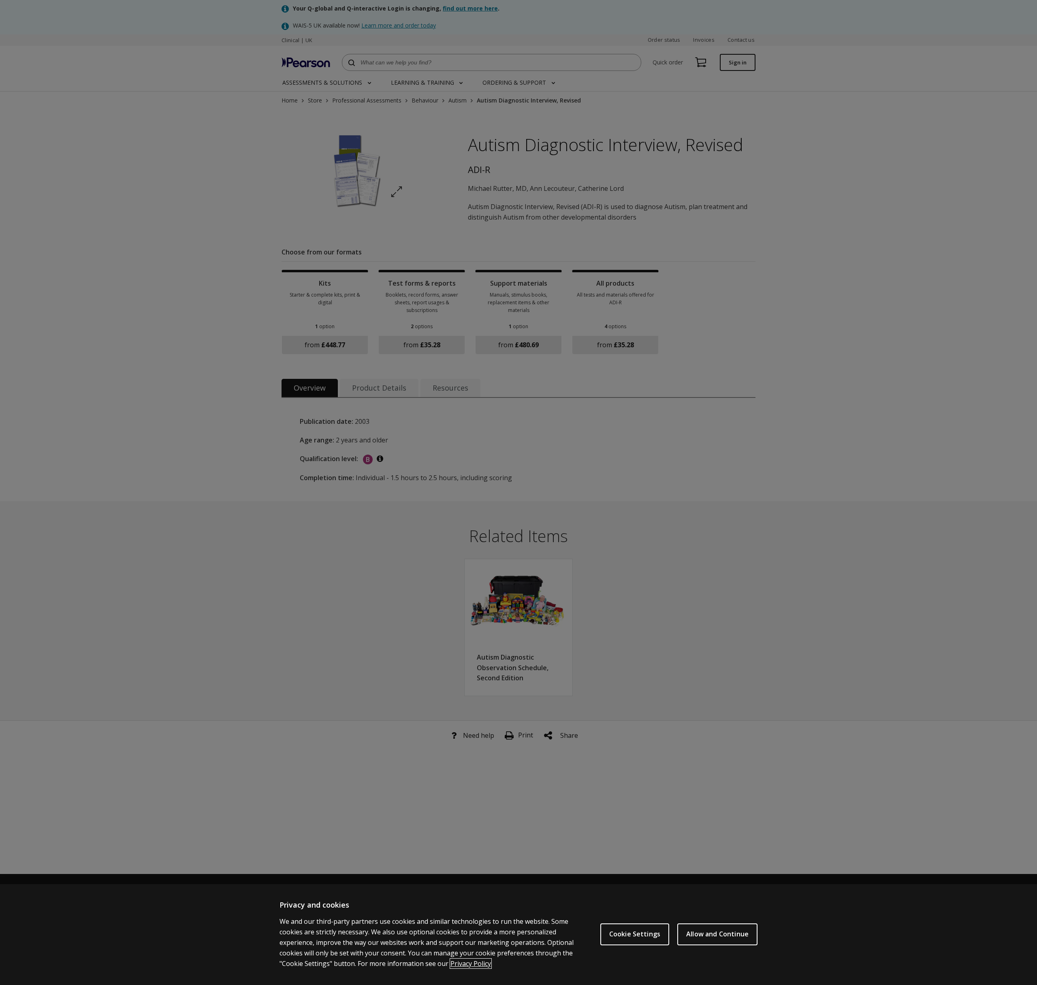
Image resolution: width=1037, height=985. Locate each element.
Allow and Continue (717, 933)
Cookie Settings (634, 933)
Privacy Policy (470, 963)
